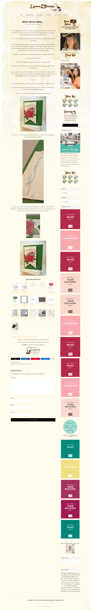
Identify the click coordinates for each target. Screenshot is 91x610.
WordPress (57, 600)
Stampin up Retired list (27, 364)
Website (13, 412)
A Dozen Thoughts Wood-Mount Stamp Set (33, 286)
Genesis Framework (49, 600)
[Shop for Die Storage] (70, 133)
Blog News (18, 362)
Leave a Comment (37, 24)
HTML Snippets (41, 606)
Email (12, 405)
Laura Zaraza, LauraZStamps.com (45, 7)
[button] (70, 14)
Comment (13, 377)
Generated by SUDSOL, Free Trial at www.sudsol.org (24, 337)
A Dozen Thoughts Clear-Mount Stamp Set (42, 286)
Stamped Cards (19, 364)
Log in (62, 600)
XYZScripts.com (49, 606)
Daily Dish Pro (39, 600)
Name (12, 398)
